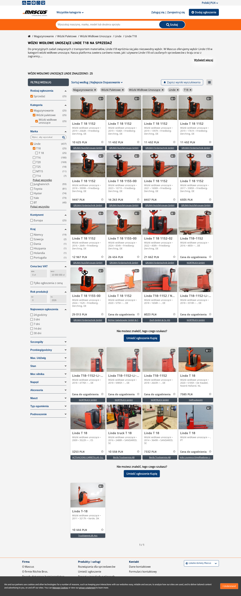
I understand (229, 586)
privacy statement (87, 587)
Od (32, 297)
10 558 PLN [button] (115, 451)
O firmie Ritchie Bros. (35, 571)
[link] (87, 107)
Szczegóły (36, 342)
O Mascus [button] (28, 566)
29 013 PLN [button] (79, 314)
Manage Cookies (60, 587)
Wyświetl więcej (203, 60)
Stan (33, 366)
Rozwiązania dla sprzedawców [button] (96, 566)
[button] (48, 82)
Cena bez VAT (39, 266)
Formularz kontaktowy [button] (143, 571)
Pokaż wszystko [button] (42, 180)
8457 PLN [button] (150, 199)
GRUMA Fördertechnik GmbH (159, 147)
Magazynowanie (44, 36)
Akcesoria (36, 390)
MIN (32, 271)
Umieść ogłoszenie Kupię (141, 338)
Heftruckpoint (196, 399)
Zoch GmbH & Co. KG (160, 320)
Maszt (34, 398)
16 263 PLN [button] (115, 199)
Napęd (34, 382)
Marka (34, 131)
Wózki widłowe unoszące (95, 36)
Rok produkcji (39, 291)
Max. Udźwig (38, 358)
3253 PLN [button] (78, 451)
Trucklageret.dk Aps (87, 535)
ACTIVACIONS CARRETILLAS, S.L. (87, 457)
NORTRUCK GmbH (196, 262)
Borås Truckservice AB (123, 457)
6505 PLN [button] (186, 199)
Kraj (32, 229)
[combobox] (186, 563)
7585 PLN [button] (186, 394)
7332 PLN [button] (150, 451)
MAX (52, 271)
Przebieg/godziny (41, 350)
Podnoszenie (38, 414)
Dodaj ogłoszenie (205, 12)
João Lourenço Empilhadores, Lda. (196, 457)
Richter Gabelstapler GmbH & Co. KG (125, 320)
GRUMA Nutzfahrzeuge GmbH (87, 147)
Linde (118, 36)
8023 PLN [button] (150, 314)
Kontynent (36, 214)
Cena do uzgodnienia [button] (193, 257)
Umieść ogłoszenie (89, 571)
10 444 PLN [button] (79, 530)
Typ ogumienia (39, 406)
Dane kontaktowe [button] (140, 566)
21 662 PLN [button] (151, 257)
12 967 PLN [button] (79, 257)
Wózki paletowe (67, 36)
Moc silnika (37, 374)
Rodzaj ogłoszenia (41, 90)
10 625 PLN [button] (79, 142)
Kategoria (36, 105)
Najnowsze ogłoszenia (44, 309)
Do (52, 297)
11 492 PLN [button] (115, 142)
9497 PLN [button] (78, 199)
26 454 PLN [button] (115, 257)
